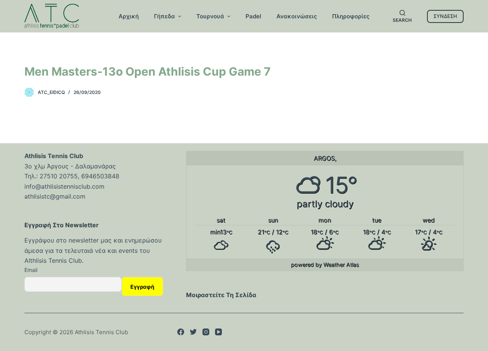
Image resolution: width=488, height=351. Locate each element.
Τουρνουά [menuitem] (210, 16)
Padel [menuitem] (253, 16)
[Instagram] (205, 331)
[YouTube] (218, 331)
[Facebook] (180, 331)
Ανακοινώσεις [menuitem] (296, 16)
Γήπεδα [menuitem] (164, 16)
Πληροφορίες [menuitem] (350, 16)
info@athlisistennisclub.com (64, 186)
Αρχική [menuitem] (129, 16)
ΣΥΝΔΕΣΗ (445, 16)
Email (30, 270)
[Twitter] (193, 331)
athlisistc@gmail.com (54, 196)
